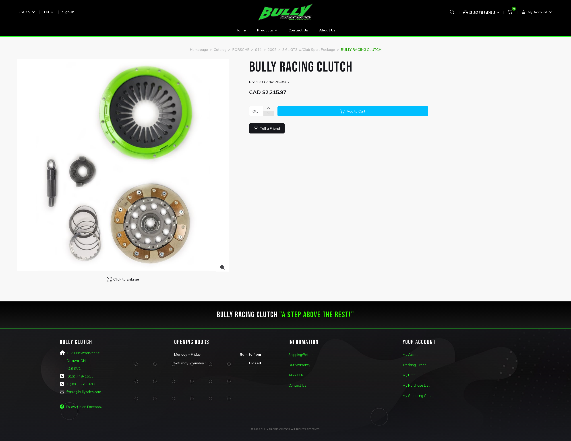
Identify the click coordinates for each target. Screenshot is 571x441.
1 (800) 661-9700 (81, 384)
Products (265, 30)
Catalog (220, 49)
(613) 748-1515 (79, 376)
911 (258, 49)
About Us (327, 30)
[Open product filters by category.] (481, 12)
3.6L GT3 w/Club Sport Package (308, 49)
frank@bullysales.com (83, 392)
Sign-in (68, 12)
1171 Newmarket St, (83, 353)
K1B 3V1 (73, 368)
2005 (272, 49)
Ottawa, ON (76, 360)
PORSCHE (240, 49)
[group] (483, 12)
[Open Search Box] (452, 12)
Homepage (199, 49)
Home (241, 30)
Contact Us (298, 30)
